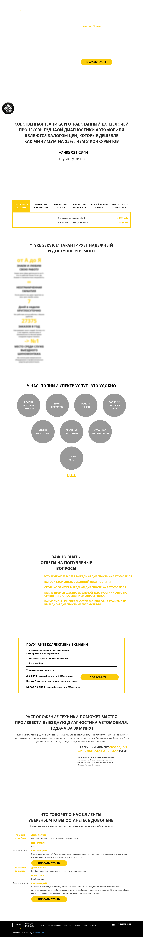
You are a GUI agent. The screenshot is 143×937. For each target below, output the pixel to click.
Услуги (42, 7)
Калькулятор (68, 7)
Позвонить (98, 677)
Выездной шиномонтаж (18, 7)
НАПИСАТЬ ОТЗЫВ (47, 863)
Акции (77, 7)
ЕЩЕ (71, 475)
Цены (85, 7)
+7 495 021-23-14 (124, 6)
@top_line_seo (38, 932)
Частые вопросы (54, 7)
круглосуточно (86, 531)
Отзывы (92, 7)
